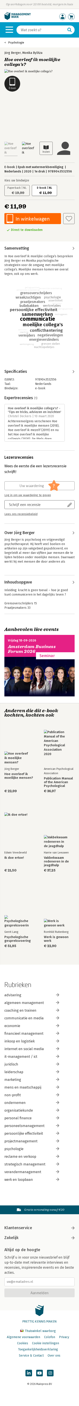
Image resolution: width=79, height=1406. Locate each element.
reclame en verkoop (20, 1156)
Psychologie (16, 42)
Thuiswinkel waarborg (40, 1331)
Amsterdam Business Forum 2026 (32, 649)
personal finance (18, 1118)
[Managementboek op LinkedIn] (28, 1373)
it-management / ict (20, 1056)
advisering (12, 995)
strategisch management (24, 1164)
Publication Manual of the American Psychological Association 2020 (58, 782)
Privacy (64, 1337)
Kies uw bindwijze (16, 180)
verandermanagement (22, 1172)
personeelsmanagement (24, 1126)
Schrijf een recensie (25, 504)
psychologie (13, 1149)
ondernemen (15, 1103)
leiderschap (13, 1072)
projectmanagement (21, 1141)
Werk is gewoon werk (56, 939)
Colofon (49, 1337)
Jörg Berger (12, 53)
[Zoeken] (69, 29)
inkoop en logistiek (19, 1041)
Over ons (54, 1355)
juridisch (11, 1064)
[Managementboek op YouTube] (39, 1373)
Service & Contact (31, 1355)
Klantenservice (18, 1227)
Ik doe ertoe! (14, 858)
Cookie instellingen (45, 1343)
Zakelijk (11, 1237)
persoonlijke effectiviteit (23, 1133)
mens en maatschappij (22, 1087)
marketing (12, 1080)
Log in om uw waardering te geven (27, 495)
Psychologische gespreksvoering (17, 939)
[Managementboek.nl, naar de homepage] (17, 19)
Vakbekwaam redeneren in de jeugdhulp (56, 861)
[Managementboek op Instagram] (50, 1373)
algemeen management (24, 1003)
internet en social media (24, 1049)
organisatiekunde (18, 1110)
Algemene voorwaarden (23, 1337)
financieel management (23, 1033)
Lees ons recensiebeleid (21, 514)
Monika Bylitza (32, 53)
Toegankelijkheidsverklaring (38, 1349)
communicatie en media (24, 1018)
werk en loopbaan (18, 1180)
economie (12, 1026)
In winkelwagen (33, 219)
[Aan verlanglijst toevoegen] (69, 218)
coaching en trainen (20, 1010)
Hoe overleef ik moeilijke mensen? (18, 776)
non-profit (12, 1095)
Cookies (22, 1343)
